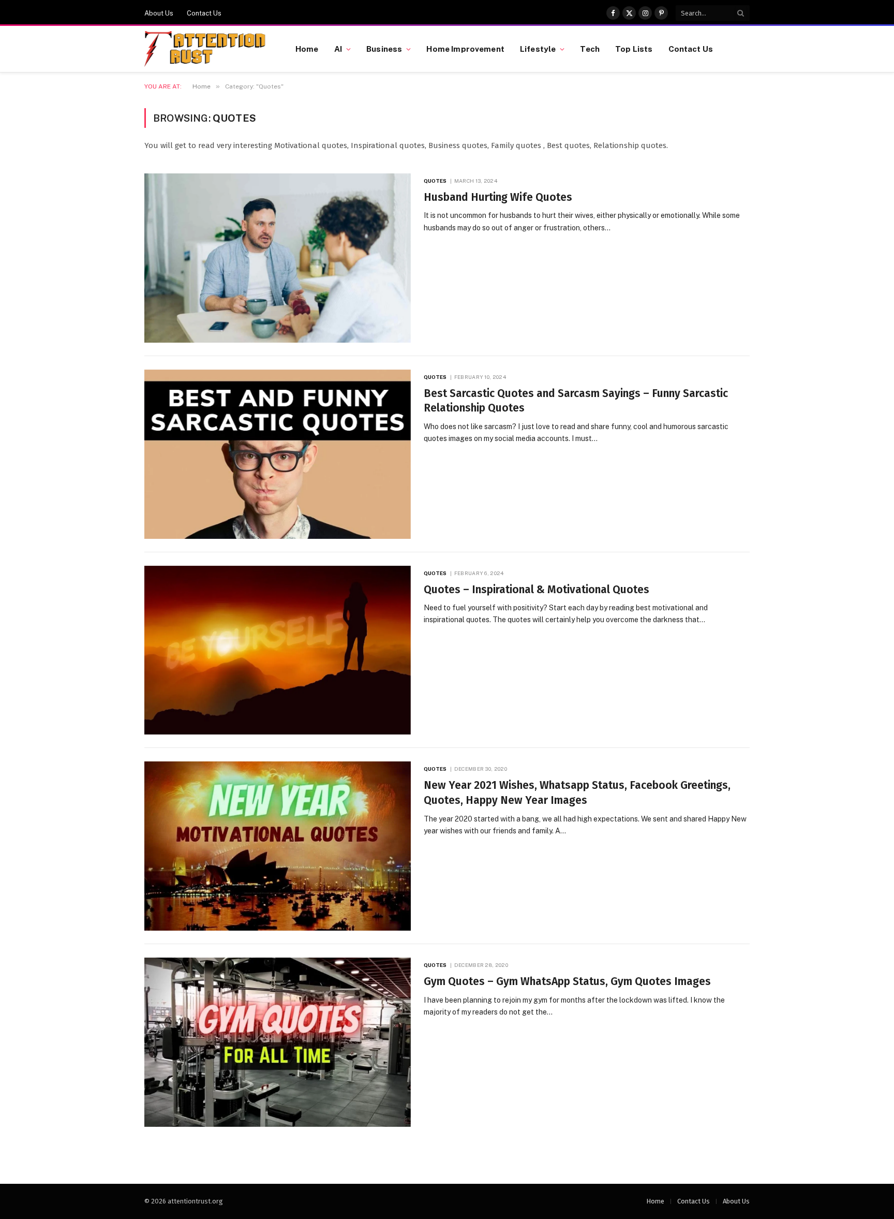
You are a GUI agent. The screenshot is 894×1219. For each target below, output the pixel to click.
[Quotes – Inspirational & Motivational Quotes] (277, 650)
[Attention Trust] (207, 49)
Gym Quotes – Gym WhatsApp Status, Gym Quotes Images (567, 981)
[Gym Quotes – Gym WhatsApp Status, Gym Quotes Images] (277, 1042)
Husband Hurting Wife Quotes (498, 197)
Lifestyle (538, 48)
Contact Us (204, 13)
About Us (158, 13)
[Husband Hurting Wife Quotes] (277, 258)
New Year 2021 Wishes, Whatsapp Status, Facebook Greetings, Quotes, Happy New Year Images (577, 793)
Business (384, 48)
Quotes (435, 181)
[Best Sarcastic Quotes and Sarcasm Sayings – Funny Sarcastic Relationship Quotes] (277, 454)
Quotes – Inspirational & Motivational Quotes (536, 589)
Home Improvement (465, 48)
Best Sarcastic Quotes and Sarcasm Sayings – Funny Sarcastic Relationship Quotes (576, 401)
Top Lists (633, 48)
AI (338, 48)
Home (307, 48)
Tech (590, 48)
